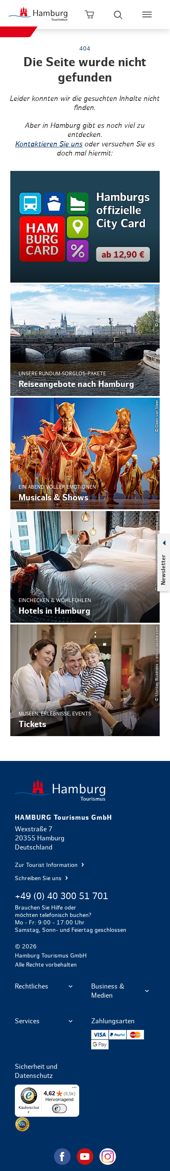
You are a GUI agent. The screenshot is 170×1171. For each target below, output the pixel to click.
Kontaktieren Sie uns (49, 144)
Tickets (85, 680)
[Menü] (74, 1089)
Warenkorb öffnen (89, 14)
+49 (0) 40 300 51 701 (61, 896)
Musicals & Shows (85, 453)
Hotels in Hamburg (85, 567)
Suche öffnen (118, 14)
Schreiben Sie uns (39, 878)
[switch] (59, 1108)
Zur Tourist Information (47, 865)
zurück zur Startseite (85, 790)
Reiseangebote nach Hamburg (85, 340)
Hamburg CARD (85, 227)
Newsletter (163, 569)
